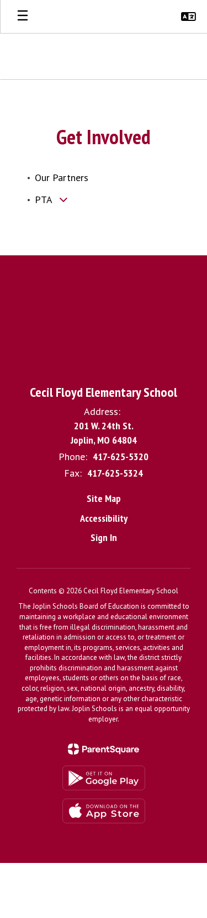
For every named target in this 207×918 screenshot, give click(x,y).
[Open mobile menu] (23, 16)
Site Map (104, 498)
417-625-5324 (115, 473)
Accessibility (104, 518)
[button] (188, 16)
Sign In (104, 537)
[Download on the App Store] (103, 811)
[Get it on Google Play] (103, 778)
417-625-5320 (120, 456)
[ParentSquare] (103, 749)
